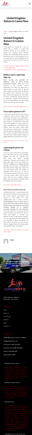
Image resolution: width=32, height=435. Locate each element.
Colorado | (14, 394)
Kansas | (24, 386)
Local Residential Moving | (14, 405)
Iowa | (20, 394)
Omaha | (19, 374)
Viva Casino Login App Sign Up (12, 185)
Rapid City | (8, 376)
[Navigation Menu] (30, 3)
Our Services (7, 316)
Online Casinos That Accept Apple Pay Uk (15, 106)
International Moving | (14, 417)
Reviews (6, 319)
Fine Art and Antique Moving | (15, 426)
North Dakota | (10, 390)
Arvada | (24, 367)
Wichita (16, 378)
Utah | (18, 392)
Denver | (8, 373)
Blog (5, 323)
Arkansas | (17, 386)
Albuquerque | (9, 367)
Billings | (13, 369)
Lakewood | (23, 373)
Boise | (18, 369)
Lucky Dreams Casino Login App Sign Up (15, 69)
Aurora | (7, 369)
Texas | (13, 392)
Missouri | (9, 396)
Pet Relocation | (19, 428)
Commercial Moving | (12, 413)
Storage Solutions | (20, 411)
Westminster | (10, 378)
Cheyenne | (10, 371)
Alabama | (8, 394)
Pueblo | (24, 374)
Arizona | (9, 386)
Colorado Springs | (21, 371)
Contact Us (7, 326)
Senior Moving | (18, 420)
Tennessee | (23, 396)
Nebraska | (15, 388)
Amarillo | (18, 367)
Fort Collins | (15, 373)
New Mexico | (23, 388)
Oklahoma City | (10, 374)
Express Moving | (17, 422)
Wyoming (11, 397)
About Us (6, 313)
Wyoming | (24, 392)
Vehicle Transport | (20, 415)
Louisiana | (8, 388)
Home (5, 31)
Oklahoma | (20, 390)
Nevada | (16, 396)
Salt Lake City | (17, 376)
